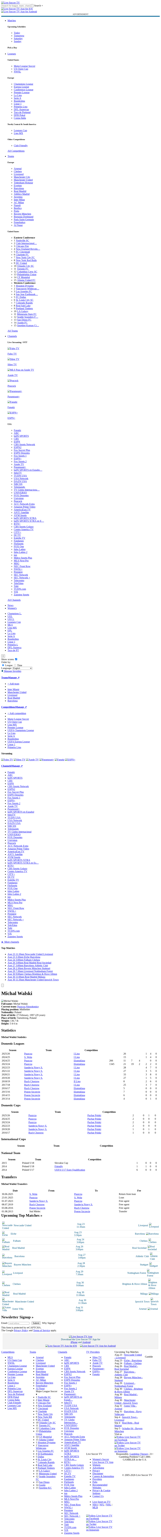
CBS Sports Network (24, 444)
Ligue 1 (18, 103)
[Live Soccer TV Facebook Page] (128, 1439)
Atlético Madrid (22, 194)
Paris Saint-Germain (24, 219)
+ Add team (13, 683)
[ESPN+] (70, 759)
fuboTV (18, 472)
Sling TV (97, 1357)
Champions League (23, 84)
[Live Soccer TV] (10, 2)
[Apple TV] (32, 759)
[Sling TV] (19, 759)
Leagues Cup (20, 130)
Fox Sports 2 (20, 461)
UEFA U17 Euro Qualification (70, 1169)
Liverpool (19, 174)
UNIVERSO (20, 492)
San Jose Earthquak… (27, 294)
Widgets (96, 1465)
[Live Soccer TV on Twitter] (128, 1445)
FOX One (19, 546)
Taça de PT (13, 650)
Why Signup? (49, 1323)
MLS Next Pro (21, 560)
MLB (95, 1507)
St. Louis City (45, 1459)
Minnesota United (48, 1473)
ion (15, 555)
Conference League (23, 89)
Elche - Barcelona (133, 1360)
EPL (10, 630)
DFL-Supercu (14, 647)
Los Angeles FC (24, 291)
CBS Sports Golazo (23, 526)
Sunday (17, 41)
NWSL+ (18, 569)
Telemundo (19, 487)
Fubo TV (97, 1360)
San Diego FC (24, 319)
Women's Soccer (100, 1459)
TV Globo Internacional (19, 831)
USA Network (21, 478)
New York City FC (25, 257)
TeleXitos (18, 583)
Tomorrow (19, 35)
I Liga (77, 1053)
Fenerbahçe (19, 222)
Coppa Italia (20, 118)
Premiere (18, 572)
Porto (16, 211)
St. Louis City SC (24, 300)
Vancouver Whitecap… (27, 288)
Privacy (96, 1470)
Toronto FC (23, 268)
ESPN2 (17, 447)
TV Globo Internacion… (71, 1421)
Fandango (19, 540)
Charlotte (42, 1411)
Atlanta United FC (26, 280)
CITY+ (17, 532)
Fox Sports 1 (20, 455)
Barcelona (19, 188)
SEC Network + (22, 577)
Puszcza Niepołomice (28, 1006)
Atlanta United (46, 1439)
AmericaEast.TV (22, 509)
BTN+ (17, 523)
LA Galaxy (22, 311)
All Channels (14, 600)
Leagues (12, 53)
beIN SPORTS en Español (21, 812)
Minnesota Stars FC (27, 314)
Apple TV (19, 464)
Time (19, 665)
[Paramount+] (46, 759)
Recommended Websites (99, 1486)
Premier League (22, 92)
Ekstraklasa (79, 1060)
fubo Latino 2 (20, 552)
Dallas (41, 1456)
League (9, 665)
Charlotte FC (22, 254)
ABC (16, 433)
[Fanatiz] (59, 759)
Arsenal (18, 168)
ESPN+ (18, 458)
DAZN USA (20, 481)
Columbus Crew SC (27, 271)
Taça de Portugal (22, 112)
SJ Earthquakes (45, 1453)
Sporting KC (45, 1487)
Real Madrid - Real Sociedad (126, 1367)
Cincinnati (43, 1408)
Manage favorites (12, 671)
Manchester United (23, 180)
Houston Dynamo (25, 285)
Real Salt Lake (23, 305)
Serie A (17, 98)
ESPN (17, 441)
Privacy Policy (21, 1330)
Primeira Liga (20, 106)
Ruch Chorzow (31, 1081)
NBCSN (18, 484)
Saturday (18, 38)
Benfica (18, 208)
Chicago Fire (22, 246)
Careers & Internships (103, 1476)
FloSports (18, 543)
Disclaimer (97, 1473)
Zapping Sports (21, 594)
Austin (42, 1485)
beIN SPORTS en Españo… (28, 470)
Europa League (21, 86)
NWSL (17, 71)
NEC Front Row (22, 566)
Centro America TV (24, 529)
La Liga (18, 95)
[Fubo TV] (7, 759)
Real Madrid (20, 191)
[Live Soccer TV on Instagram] (128, 1451)
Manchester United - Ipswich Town (126, 1401)
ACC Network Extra (24, 504)
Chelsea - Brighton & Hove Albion (128, 1390)
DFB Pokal (19, 115)
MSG (16, 563)
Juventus (18, 197)
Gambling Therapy (139, 1454)
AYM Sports (20, 515)
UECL (11, 619)
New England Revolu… (28, 249)
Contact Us (98, 1496)
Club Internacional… (26, 243)
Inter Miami (43, 1400)
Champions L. (15, 613)
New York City (45, 1414)
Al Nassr (18, 225)
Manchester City (22, 177)
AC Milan (19, 202)
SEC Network (21, 574)
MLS (10, 625)
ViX (16, 591)
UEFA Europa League (19, 741)
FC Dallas (21, 297)
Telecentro (19, 580)
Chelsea (18, 171)
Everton (18, 185)
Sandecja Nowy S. (33, 1067)
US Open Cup (21, 69)
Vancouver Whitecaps (42, 1446)
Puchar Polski (94, 1115)
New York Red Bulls (26, 260)
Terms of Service (41, 1330)
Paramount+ (20, 467)
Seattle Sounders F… (27, 317)
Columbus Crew (47, 1428)
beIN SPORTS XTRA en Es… (23, 863)
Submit (36, 1323)
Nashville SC (22, 240)
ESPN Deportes (22, 453)
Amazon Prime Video (24, 506)
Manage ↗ (13, 677)
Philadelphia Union (26, 274)
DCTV (17, 535)
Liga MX (18, 133)
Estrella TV (19, 538)
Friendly (59, 1166)
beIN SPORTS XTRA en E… (29, 521)
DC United (21, 263)
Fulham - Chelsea (133, 1363)
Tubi (16, 586)
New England (45, 1405)
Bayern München (22, 214)
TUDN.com (20, 589)
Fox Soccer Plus (22, 450)
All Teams (13, 330)
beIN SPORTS (21, 436)
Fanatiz (17, 430)
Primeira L (13, 644)
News (10, 605)
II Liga (77, 1081)
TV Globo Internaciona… (27, 489)
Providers (97, 1479)
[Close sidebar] (2, 985)
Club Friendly (21, 145)
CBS (16, 438)
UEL (10, 616)
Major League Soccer (24, 66)
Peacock (18, 501)
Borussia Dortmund (23, 216)
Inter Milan (19, 199)
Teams (11, 156)
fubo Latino (19, 549)
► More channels (10, 942)
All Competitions (16, 151)
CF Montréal (23, 277)
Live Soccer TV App (102, 1462)
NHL (108, 1504)
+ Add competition (17, 713)
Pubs (94, 1482)
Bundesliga (19, 101)
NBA (95, 1504)
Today (17, 32)
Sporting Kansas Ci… (28, 325)
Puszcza (28, 1053)
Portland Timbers (24, 308)
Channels (12, 336)
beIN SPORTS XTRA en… (71, 1458)
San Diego (44, 1482)
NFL (102, 1504)
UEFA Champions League (21, 730)
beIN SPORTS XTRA (25, 518)
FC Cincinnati (23, 251)
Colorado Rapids (24, 302)
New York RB (45, 1417)
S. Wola (28, 1057)
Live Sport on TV (101, 1501)
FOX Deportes (21, 495)
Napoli (17, 205)
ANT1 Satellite (21, 512)
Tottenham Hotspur (23, 182)
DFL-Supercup (21, 109)
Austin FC (22, 322)
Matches (12, 20)
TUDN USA (20, 475)
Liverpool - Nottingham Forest (124, 1384)
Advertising (98, 1467)
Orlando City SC (25, 266)
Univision (19, 498)
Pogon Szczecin (32, 1091)
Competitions (8, 707)
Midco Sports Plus (23, 557)
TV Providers (93, 1352)
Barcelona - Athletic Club (125, 1373)
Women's (12, 608)
